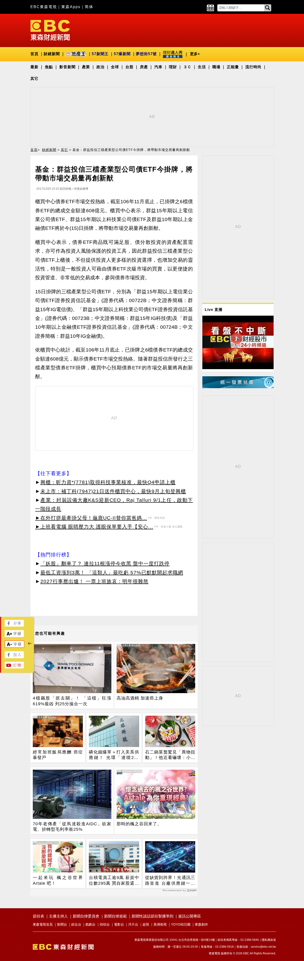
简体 (89, 7)
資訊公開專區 (189, 916)
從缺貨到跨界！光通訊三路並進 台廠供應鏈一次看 (170, 880)
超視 (145, 924)
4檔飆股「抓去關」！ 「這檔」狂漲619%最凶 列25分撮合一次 (72, 701)
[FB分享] (14, 625)
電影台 (119, 924)
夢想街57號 (146, 54)
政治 (100, 67)
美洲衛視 (160, 924)
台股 (129, 67)
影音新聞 (67, 67)
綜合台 (76, 924)
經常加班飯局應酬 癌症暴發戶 (58, 755)
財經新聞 (52, 54)
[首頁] (50, 30)
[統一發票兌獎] (238, 387)
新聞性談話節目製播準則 (152, 916)
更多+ (195, 54)
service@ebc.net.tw (263, 946)
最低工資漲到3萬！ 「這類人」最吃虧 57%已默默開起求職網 (111, 572)
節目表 (38, 916)
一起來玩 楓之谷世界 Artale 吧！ (58, 880)
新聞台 (62, 924)
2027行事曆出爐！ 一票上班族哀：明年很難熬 (94, 581)
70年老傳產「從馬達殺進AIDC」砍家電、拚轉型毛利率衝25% (72, 826)
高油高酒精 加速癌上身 (140, 698)
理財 (173, 67)
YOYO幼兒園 (180, 924)
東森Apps (71, 7)
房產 (144, 67)
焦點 (49, 67)
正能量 (233, 67)
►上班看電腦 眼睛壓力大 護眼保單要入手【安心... (94, 526)
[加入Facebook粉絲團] (14, 657)
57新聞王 (100, 54)
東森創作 (201, 924)
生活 (202, 67)
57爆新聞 (122, 54)
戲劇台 (90, 924)
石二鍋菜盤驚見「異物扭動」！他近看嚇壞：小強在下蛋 (170, 755)
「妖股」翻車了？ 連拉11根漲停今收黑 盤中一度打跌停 (105, 563)
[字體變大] (14, 636)
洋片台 (133, 924)
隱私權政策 (269, 940)
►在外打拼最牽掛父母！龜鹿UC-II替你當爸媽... (91, 518)
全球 (115, 67)
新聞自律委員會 (86, 916)
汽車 (158, 67)
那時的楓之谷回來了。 (139, 823)
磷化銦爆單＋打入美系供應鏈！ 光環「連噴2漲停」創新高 (114, 755)
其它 (34, 79)
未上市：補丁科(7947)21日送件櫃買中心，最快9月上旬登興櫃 (113, 491)
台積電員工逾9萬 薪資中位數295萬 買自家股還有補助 (114, 880)
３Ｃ (187, 67)
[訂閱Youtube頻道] (14, 667)
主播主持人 (58, 916)
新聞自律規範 (115, 916)
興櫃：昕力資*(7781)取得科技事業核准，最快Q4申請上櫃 (108, 482)
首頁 (34, 54)
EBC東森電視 (43, 7)
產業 (86, 67)
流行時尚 (253, 67)
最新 (34, 67)
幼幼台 (105, 924)
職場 (216, 67)
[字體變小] (14, 646)
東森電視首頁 (43, 924)
